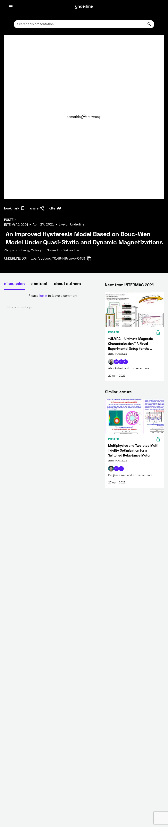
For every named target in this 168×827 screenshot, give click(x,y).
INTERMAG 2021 (139, 284)
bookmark (11, 208)
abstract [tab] (39, 283)
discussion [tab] (14, 283)
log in (43, 296)
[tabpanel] (53, 301)
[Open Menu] (10, 6)
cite (52, 208)
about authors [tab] (67, 283)
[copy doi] (91, 258)
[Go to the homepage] (84, 7)
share (34, 208)
